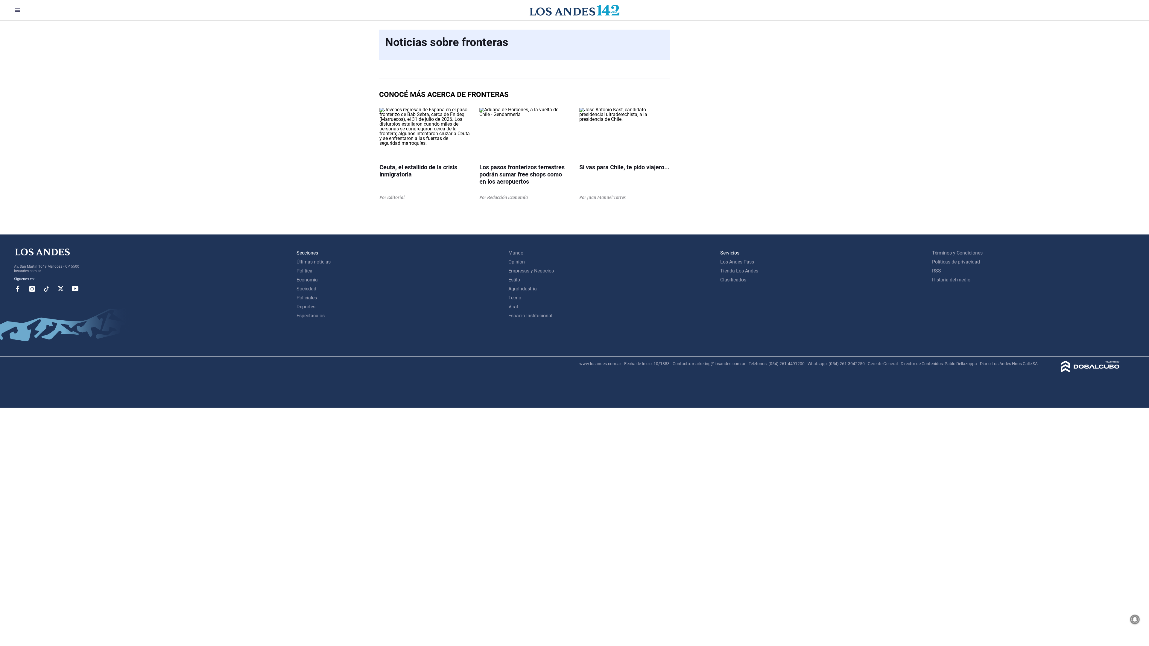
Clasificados (733, 280)
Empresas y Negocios (531, 271)
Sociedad (306, 289)
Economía (307, 280)
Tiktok (46, 288)
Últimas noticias (314, 262)
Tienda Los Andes (739, 271)
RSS (936, 271)
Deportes (306, 307)
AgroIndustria (522, 289)
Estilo (514, 280)
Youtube (75, 288)
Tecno (514, 298)
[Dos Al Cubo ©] (1090, 371)
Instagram (32, 288)
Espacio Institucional (530, 316)
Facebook (17, 288)
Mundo (515, 253)
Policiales (307, 298)
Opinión (516, 262)
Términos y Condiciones (957, 253)
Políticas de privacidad (956, 262)
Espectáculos (311, 316)
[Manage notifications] (1135, 619)
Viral (513, 307)
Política (304, 271)
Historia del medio (951, 280)
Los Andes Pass (737, 262)
